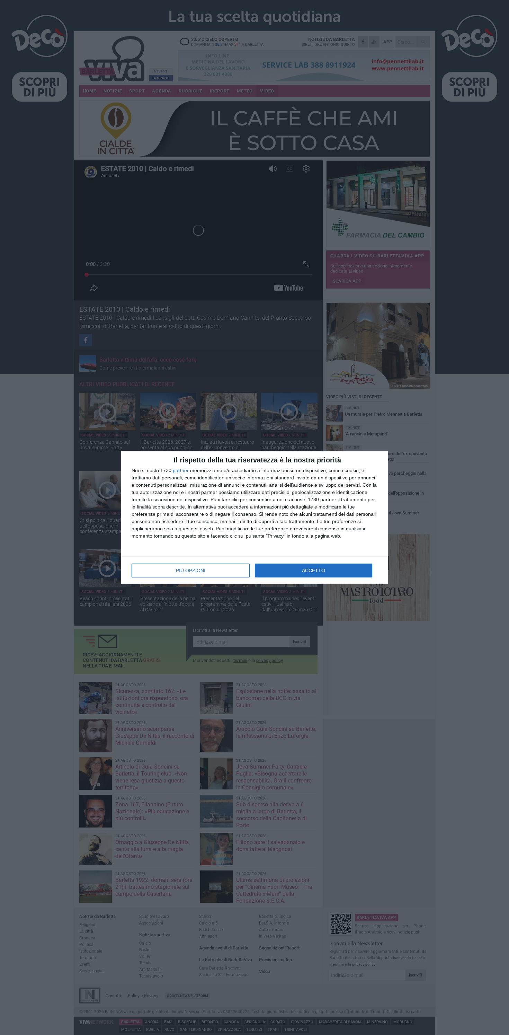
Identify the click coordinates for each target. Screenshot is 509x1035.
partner (181, 470)
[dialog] (254, 517)
